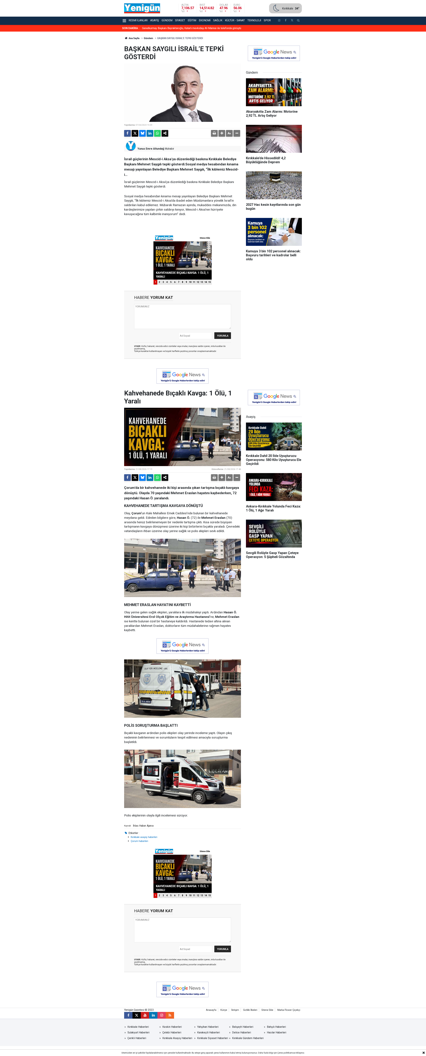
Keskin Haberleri (172, 1026)
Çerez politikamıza (286, 1053)
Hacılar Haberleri (276, 1032)
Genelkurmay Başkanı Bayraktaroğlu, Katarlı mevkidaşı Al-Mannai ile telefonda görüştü (191, 28)
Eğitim (192, 20)
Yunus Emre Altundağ (150, 148)
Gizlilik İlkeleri (250, 1010)
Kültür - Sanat (235, 20)
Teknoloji (254, 20)
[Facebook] (127, 133)
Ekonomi (205, 20)
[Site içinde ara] (298, 20)
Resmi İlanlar (138, 20)
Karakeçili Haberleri (208, 1032)
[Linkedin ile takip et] (153, 1015)
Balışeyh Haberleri (242, 1026)
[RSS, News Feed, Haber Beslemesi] (170, 1015)
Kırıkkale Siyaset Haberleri (212, 1038)
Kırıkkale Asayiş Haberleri (177, 1038)
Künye (223, 1010)
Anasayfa (211, 1010)
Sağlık (217, 20)
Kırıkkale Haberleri (138, 1026)
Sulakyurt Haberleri (138, 1032)
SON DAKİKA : (130, 28)
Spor (267, 20)
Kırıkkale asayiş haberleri (144, 837)
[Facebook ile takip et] (285, 20)
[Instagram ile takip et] (161, 1015)
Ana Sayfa (133, 38)
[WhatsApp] (157, 133)
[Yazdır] (214, 133)
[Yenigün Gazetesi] (142, 8)
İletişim (235, 1010)
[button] (221, 133)
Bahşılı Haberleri (276, 1026)
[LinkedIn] (150, 133)
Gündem (167, 20)
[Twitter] (135, 133)
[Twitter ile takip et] (292, 20)
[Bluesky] (142, 133)
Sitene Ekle (267, 1010)
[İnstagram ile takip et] (279, 20)
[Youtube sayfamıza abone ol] (145, 1015)
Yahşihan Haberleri (207, 1026)
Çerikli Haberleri (136, 1038)
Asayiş (154, 20)
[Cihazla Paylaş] (165, 133)
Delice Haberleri (241, 1032)
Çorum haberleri (139, 841)
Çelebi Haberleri (171, 1032)
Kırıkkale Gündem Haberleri (248, 1038)
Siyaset (180, 20)
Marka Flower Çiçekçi (288, 1010)
